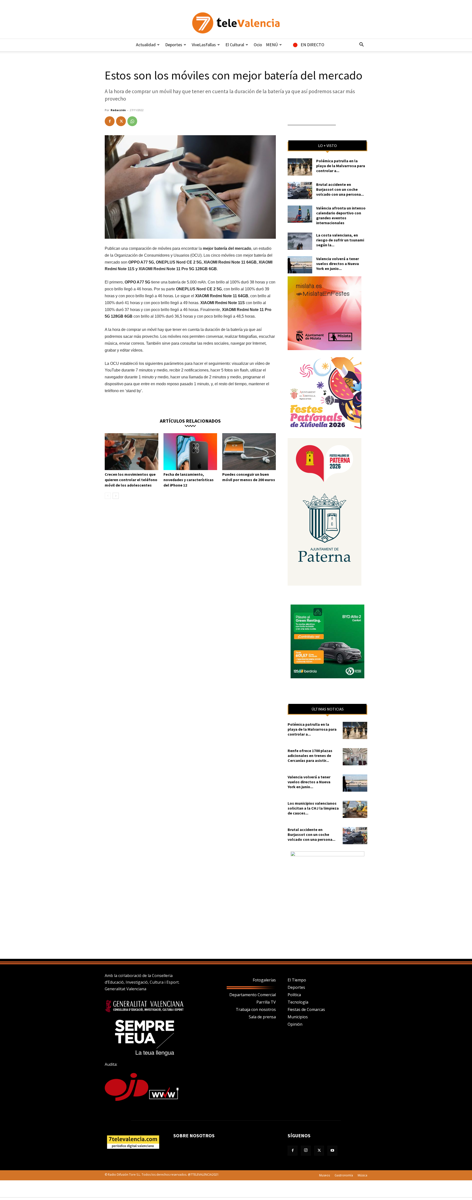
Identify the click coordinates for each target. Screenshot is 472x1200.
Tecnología (298, 1002)
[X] (121, 121)
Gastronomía (344, 1175)
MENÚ (272, 44)
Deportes (173, 44)
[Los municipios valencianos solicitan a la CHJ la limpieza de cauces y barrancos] (355, 809)
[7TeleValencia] (236, 22)
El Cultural (234, 44)
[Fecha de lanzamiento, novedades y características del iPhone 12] (190, 451)
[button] (361, 45)
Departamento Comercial (252, 994)
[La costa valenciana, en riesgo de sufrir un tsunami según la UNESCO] (300, 241)
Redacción (118, 110)
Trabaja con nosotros (256, 1009)
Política (294, 994)
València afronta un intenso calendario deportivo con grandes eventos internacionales (341, 215)
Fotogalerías (264, 980)
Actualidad (146, 44)
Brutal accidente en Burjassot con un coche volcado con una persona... (340, 189)
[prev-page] (108, 496)
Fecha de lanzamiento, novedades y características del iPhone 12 (188, 480)
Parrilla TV (266, 1002)
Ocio (258, 44)
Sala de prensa (262, 1017)
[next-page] (116, 496)
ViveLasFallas (204, 44)
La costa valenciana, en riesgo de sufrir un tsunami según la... (340, 240)
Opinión (295, 1024)
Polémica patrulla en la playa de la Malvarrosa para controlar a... (340, 165)
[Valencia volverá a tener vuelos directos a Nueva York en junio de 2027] (300, 264)
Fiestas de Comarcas (306, 1009)
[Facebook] (110, 121)
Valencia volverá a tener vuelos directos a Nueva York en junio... (337, 263)
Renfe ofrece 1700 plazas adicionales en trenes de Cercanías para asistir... (310, 755)
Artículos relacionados (190, 420)
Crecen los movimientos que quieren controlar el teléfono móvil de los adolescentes (131, 480)
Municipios (298, 1017)
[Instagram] (306, 1151)
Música (362, 1175)
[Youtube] (332, 1151)
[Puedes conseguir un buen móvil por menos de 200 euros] (249, 451)
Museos (324, 1175)
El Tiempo (297, 980)
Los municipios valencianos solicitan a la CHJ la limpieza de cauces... (313, 808)
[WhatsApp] (132, 121)
